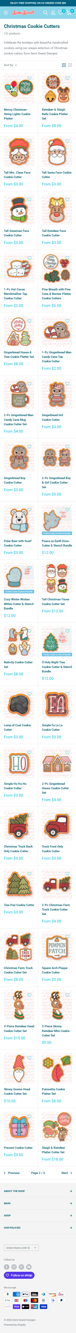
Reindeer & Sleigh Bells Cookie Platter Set (55, 114)
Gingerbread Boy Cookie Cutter (14, 480)
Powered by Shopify (15, 1324)
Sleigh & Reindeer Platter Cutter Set (53, 1150)
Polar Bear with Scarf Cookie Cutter (17, 543)
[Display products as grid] (64, 65)
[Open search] (45, 12)
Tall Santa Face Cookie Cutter (57, 175)
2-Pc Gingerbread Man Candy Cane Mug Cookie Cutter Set (18, 419)
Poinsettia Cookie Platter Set (53, 1091)
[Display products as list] (70, 65)
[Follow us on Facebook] (6, 1267)
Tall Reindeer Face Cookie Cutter (54, 233)
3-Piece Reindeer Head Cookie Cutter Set (19, 1029)
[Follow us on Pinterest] (21, 1267)
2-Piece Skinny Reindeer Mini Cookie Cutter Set (56, 1031)
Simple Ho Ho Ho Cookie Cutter (15, 786)
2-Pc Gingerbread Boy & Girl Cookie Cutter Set (56, 482)
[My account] (53, 12)
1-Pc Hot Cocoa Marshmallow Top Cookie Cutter (15, 294)
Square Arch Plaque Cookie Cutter (54, 970)
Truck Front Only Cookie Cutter (52, 849)
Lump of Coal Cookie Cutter (17, 727)
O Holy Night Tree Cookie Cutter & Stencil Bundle (57, 667)
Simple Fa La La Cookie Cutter (52, 727)
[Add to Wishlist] (29, 78)
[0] (68, 12)
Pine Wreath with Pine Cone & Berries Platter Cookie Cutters (56, 294)
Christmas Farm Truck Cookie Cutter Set (18, 970)
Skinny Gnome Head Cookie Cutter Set (17, 1091)
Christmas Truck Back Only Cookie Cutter (18, 849)
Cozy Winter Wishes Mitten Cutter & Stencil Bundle (19, 604)
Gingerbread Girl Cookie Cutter (52, 417)
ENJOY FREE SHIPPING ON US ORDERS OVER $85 (38, 3)
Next (65, 1173)
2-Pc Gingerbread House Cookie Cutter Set (55, 788)
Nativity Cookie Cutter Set (18, 665)
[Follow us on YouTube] (29, 1267)
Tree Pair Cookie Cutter (19, 905)
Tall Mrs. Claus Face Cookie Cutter (17, 175)
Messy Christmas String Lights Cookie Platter (17, 114)
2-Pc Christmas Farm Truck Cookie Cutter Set (56, 909)
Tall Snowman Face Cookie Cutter (16, 233)
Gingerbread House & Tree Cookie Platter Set (19, 355)
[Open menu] (6, 12)
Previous (14, 1173)
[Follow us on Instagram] (14, 1267)
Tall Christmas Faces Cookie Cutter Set (55, 602)
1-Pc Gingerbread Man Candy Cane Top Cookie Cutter (56, 357)
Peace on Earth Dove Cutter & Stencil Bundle (57, 543)
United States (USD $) (18, 1247)
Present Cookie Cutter (18, 1148)
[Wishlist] (61, 12)
